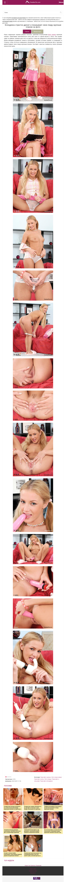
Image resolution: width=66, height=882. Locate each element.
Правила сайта (33, 871)
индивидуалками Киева (19, 18)
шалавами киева (7, 21)
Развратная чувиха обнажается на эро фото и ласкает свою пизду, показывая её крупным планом (32, 808)
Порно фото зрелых (45, 777)
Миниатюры (37, 31)
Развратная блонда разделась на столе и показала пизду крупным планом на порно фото (12, 808)
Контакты (33, 873)
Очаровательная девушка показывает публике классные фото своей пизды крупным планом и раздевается (12, 831)
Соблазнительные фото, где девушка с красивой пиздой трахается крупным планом (31, 831)
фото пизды (52, 34)
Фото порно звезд (56, 777)
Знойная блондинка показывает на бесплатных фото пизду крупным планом (53, 808)
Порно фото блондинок (46, 781)
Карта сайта (33, 869)
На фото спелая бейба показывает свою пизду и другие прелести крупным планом (13, 854)
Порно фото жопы (39, 779)
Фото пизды (48, 779)
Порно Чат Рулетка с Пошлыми (33, 865)
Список (27, 31)
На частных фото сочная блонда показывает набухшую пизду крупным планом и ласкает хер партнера (53, 831)
